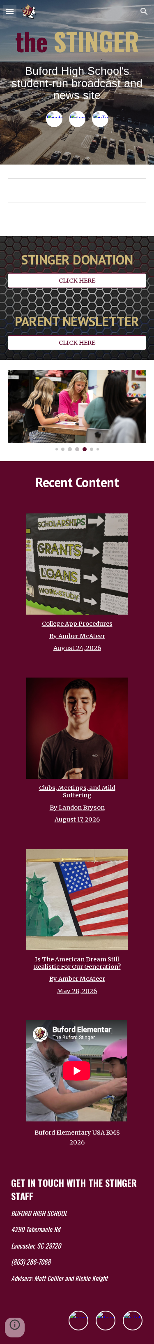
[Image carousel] (77, 411)
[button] (10, 11)
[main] (77, 65)
